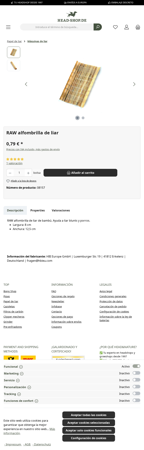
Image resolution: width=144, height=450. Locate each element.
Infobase (56, 306)
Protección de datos (111, 301)
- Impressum (13, 444)
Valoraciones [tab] (61, 210)
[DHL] (28, 359)
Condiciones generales (113, 296)
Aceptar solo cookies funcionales (89, 430)
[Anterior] (26, 84)
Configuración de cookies (114, 311)
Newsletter (57, 301)
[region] (72, 84)
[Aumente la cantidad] (28, 173)
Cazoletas (9, 306)
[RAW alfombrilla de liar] (80, 84)
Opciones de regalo (62, 296)
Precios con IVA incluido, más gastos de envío (33, 149)
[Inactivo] (136, 373)
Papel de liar (11, 301)
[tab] (15, 210)
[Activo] (136, 366)
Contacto (56, 311)
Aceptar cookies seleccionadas (88, 423)
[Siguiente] (134, 84)
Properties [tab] (37, 210)
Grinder (8, 321)
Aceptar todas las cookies (88, 415)
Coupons (56, 326)
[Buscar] (98, 26)
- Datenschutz (41, 444)
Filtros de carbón (13, 311)
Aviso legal (106, 291)
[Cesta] (136, 27)
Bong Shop (10, 291)
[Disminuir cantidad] (10, 173)
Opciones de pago (62, 316)
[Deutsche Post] (11, 359)
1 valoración (14, 163)
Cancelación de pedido (113, 306)
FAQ (53, 291)
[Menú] (8, 27)
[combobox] (57, 26)
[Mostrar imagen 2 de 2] (83, 117)
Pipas (7, 296)
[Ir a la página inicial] (72, 16)
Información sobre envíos (66, 321)
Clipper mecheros (14, 316)
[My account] (126, 27)
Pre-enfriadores (13, 326)
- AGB (27, 444)
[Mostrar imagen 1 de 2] (77, 117)
